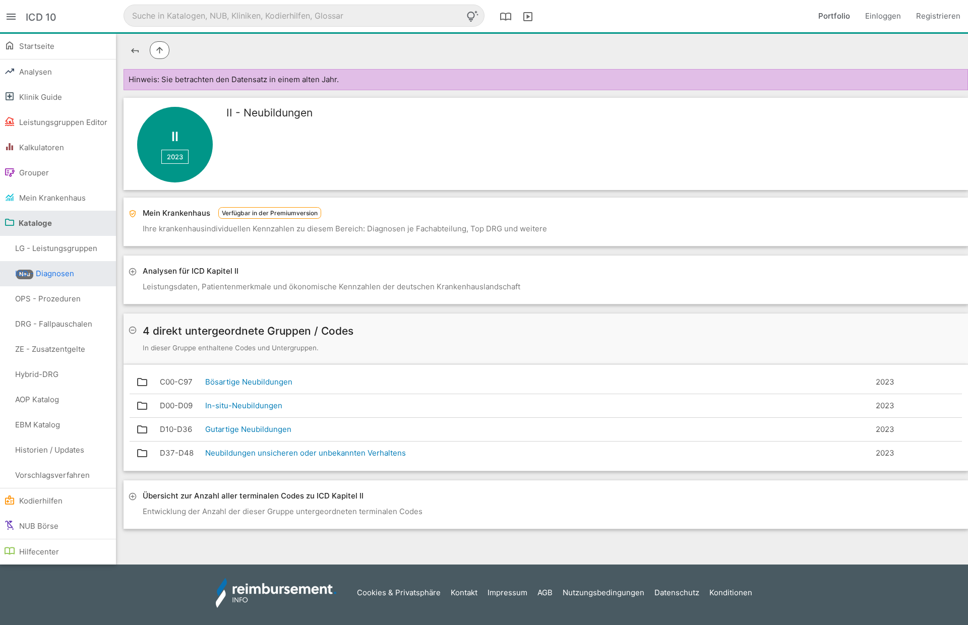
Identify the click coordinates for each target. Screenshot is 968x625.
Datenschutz (676, 592)
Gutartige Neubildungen (248, 429)
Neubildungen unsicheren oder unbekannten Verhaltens (305, 453)
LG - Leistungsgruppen (56, 252)
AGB (545, 592)
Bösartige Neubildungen (248, 382)
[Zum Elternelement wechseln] (159, 50)
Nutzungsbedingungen (603, 592)
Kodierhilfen (40, 501)
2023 (175, 157)
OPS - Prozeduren (48, 298)
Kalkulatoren (40, 147)
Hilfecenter (38, 551)
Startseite (35, 46)
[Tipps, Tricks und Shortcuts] (472, 16)
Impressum (507, 592)
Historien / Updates (49, 450)
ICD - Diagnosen (44, 273)
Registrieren (938, 16)
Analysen (34, 72)
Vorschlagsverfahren (52, 475)
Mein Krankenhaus (51, 198)
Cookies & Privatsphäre (399, 592)
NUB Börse (37, 526)
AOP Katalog (37, 399)
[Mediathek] (528, 16)
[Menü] (11, 16)
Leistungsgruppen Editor (62, 122)
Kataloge (34, 223)
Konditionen (730, 592)
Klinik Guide (39, 97)
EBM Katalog (37, 424)
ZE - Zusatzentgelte (50, 349)
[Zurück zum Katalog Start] (135, 50)
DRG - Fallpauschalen (53, 324)
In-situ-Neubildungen (243, 405)
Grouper (33, 172)
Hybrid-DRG (36, 374)
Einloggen (883, 16)
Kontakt (464, 592)
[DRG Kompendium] (506, 16)
